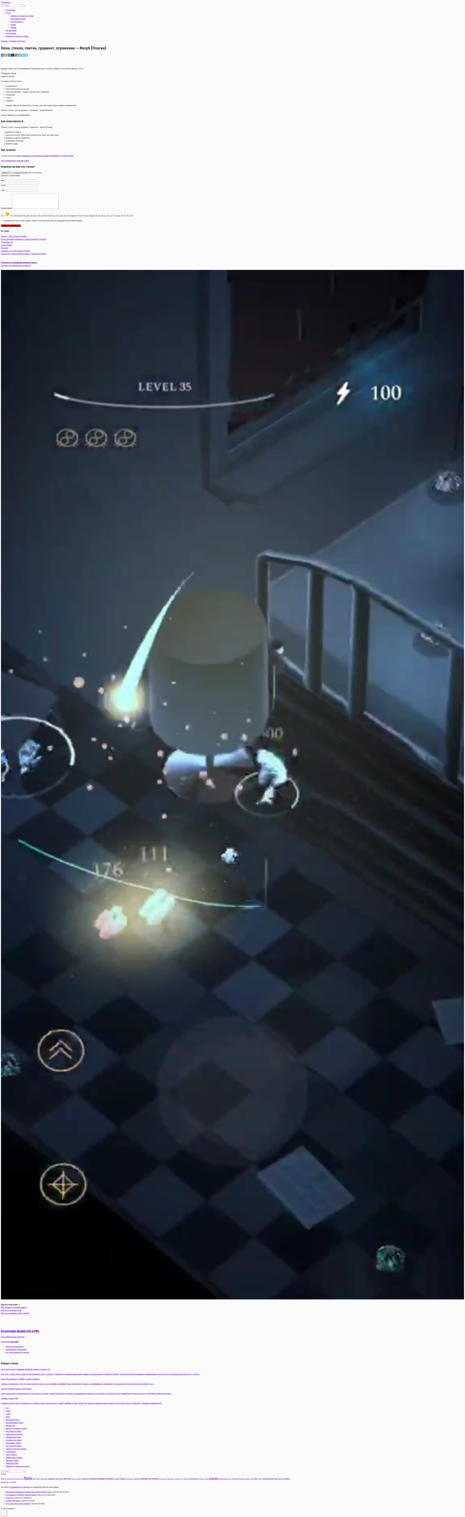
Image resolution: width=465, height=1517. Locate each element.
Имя (2, 180)
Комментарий (6, 208)
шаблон (280, 1479)
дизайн (116, 1479)
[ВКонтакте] (2, 55)
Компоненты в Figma (14, 1434)
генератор (85, 1479)
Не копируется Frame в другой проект (21, 1495)
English (13, 27)
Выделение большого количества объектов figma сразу (29, 1492)
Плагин (4, 68)
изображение (130, 1479)
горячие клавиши (97, 1478)
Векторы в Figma (12, 1420)
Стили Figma (11, 1452)
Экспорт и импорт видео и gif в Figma (16, 1389)
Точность (9, 1498)
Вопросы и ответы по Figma (22, 16)
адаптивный (44, 1479)
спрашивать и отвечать (20, 1487)
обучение (201, 1479)
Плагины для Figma (14, 1440)
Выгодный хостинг (18, 19)
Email (3, 185)
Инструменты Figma (14, 1431)
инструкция (153, 1478)
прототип (235, 1479)
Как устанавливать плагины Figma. (15, 161)
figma (28, 1478)
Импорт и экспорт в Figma (16, 1428)
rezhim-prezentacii (13, 1501)
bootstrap (18, 1479)
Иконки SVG (10, 1425)
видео (79, 1479)
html (33, 1479)
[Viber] (16, 55)
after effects (10, 1479)
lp (36, 1479)
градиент (109, 1478)
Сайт (3, 190)
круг (182, 1479)
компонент (170, 1479)
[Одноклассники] (5, 55)
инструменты (163, 1479)
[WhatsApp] (19, 55)
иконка (137, 1479)
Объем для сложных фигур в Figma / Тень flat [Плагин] (23, 254)
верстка (73, 1479)
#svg (2, 1479)
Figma (8, 1411)
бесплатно (59, 1479)
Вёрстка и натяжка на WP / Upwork (15, 1313)
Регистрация (11, 33)
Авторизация (11, 30)
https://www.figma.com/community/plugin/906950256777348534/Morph (45, 156)
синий (247, 1479)
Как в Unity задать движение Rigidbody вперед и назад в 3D (25, 1369)
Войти (13, 25)
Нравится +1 (6, 173)
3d (6, 1479)
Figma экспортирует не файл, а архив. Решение (20, 1379)
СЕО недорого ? (17, 22)
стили (251, 1479)
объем (207, 1479)
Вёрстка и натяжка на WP (11, 1310)
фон (276, 1479)
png (38, 1479)
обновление (193, 1479)
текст (256, 1478)
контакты (177, 1479)
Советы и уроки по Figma (16, 1449)
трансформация (268, 1479)
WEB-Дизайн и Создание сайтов (14, 1307)
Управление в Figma (14, 1457)
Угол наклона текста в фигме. (18, 1503)
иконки (144, 1478)
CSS (7, 1408)
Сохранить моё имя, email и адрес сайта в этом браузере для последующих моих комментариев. (42, 221)
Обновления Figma (13, 1437)
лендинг (186, 1479)
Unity (8, 1417)
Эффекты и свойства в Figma (17, 1466)
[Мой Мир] (9, 55)
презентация (222, 1479)
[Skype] (22, 55)
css (22, 1479)
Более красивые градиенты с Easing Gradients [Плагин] (23, 239)
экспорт (286, 1479)
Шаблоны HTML (12, 1463)
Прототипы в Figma (13, 1446)
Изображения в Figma (14, 1423)
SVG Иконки (10, 10)
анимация (51, 1479)
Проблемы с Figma (13, 1443)
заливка (122, 1479)
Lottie (8, 1414)
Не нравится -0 (19, 173)
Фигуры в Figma (12, 1460)
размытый (242, 1479)
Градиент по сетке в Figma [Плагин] (15, 251)
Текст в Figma (11, 1455)
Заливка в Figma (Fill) (9, 1398)
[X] (12, 55)
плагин (213, 1478)
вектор (67, 1478)
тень (260, 1479)
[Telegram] (26, 55)
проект (229, 1479)
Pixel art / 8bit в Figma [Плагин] (14, 236)
